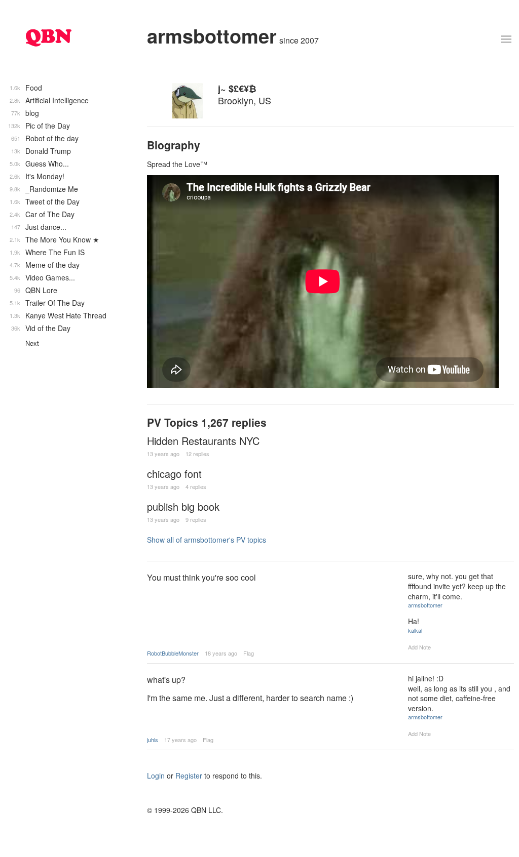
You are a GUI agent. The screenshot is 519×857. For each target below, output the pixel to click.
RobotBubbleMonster (173, 653)
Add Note (419, 647)
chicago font (174, 473)
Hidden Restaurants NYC (203, 440)
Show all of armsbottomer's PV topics (206, 540)
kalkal (415, 630)
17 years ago (180, 740)
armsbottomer (212, 36)
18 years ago (221, 653)
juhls (152, 740)
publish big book (183, 506)
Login (156, 775)
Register (188, 775)
